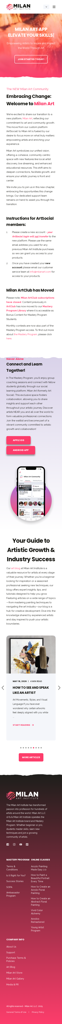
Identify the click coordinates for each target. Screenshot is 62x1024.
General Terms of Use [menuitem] (16, 1012)
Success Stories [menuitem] (15, 881)
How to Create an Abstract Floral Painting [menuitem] (40, 901)
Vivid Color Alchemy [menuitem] (37, 912)
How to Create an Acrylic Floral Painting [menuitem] (40, 889)
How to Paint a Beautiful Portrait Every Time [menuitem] (40, 878)
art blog (15, 568)
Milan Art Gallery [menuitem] (15, 978)
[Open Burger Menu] (54, 7)
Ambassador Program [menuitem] (13, 894)
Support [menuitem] (10, 952)
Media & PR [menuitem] (12, 984)
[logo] (22, 795)
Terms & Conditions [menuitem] (12, 868)
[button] (20, 747)
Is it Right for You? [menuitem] (16, 875)
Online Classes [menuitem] (40, 860)
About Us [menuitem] (11, 946)
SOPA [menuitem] (9, 887)
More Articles (31, 757)
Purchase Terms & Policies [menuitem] (16, 959)
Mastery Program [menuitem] (17, 860)
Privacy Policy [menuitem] (38, 1012)
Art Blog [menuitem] (10, 967)
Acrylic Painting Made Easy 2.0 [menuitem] (39, 868)
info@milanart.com (40, 271)
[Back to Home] (18, 7)
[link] (31, 688)
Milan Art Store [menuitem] (14, 972)
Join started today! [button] (31, 59)
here (8, 338)
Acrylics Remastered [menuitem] (37, 920)
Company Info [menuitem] (15, 939)
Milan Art (27, 118)
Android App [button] (21, 450)
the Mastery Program (25, 334)
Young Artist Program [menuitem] (37, 929)
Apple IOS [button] (18, 440)
